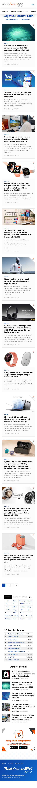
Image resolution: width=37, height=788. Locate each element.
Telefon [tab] (8, 597)
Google (15, 610)
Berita (5, 11)
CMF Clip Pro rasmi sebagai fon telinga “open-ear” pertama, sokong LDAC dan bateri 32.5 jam (18, 558)
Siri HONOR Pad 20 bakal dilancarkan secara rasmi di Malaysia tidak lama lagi (17, 419)
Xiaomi (15, 604)
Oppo (7, 604)
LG (22, 610)
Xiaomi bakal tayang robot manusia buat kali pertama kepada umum (16, 281)
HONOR (22, 604)
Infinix (15, 607)
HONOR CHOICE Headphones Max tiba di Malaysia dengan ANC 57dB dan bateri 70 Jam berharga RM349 (17, 328)
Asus (29, 610)
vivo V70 (11, 657)
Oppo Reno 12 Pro (14, 648)
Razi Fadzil (7, 64)
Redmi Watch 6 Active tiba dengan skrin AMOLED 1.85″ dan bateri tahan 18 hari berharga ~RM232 (17, 186)
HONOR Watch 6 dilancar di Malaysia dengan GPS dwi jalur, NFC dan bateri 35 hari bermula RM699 (17, 511)
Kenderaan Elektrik (12, 19)
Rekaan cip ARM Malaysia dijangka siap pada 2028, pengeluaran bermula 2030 (16, 48)
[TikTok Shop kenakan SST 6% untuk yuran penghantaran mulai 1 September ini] (6, 674)
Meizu (15, 619)
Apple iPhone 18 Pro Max (16, 651)
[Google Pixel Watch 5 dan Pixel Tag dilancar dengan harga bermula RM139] (18, 359)
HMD (15, 613)
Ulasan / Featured (19, 11)
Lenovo (7, 613)
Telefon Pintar (25, 19)
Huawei (29, 601)
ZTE (29, 619)
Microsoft (29, 616)
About (4, 763)
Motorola (8, 616)
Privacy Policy (19, 763)
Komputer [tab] (16, 597)
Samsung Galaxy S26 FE (16, 643)
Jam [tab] (30, 597)
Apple (15, 601)
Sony (29, 607)
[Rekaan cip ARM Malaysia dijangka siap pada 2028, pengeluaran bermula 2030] (18, 32)
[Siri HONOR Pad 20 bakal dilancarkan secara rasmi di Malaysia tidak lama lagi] (18, 403)
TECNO (22, 607)
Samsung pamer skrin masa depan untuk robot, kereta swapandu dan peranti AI (17, 139)
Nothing (7, 619)
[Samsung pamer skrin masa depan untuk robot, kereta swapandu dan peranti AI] (18, 123)
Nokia (22, 613)
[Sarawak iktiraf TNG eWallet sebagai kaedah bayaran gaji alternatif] (18, 79)
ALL (7, 601)
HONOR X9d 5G (13, 660)
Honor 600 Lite (13, 654)
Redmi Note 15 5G (14, 645)
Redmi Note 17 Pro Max (16, 634)
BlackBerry (14, 616)
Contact (10, 763)
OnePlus (7, 610)
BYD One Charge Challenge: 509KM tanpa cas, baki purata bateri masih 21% (23, 706)
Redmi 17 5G (12, 640)
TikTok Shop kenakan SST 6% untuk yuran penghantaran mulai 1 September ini (23, 674)
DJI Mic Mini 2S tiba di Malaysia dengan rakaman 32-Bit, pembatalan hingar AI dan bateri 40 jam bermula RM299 (18, 464)
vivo (7, 607)
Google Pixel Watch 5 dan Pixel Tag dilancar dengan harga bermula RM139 (18, 374)
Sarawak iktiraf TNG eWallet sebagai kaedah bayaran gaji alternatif (17, 94)
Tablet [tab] (24, 597)
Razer (22, 619)
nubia (29, 613)
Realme (29, 604)
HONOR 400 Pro (13, 637)
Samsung (22, 601)
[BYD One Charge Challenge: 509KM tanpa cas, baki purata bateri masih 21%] (6, 707)
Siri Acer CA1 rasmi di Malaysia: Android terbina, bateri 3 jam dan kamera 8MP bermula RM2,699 (18, 233)
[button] (33, 5)
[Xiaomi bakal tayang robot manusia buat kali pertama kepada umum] (18, 265)
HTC (22, 616)
